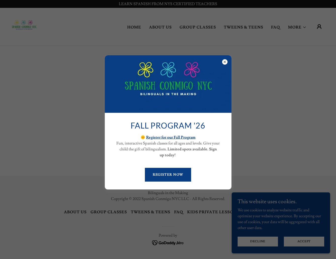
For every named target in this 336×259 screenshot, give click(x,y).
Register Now (168, 175)
